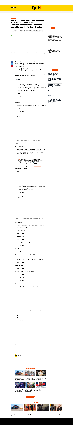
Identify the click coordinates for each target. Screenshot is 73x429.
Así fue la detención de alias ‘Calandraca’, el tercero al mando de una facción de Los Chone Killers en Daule (54, 92)
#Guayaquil (32, 160)
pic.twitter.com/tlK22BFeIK (33, 163)
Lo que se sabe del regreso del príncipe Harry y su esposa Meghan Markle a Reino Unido (54, 85)
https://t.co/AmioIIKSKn (22, 163)
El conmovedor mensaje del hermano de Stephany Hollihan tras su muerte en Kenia (54, 79)
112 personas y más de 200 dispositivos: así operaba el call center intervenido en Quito (53, 73)
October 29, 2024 (37, 166)
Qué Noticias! (19, 355)
